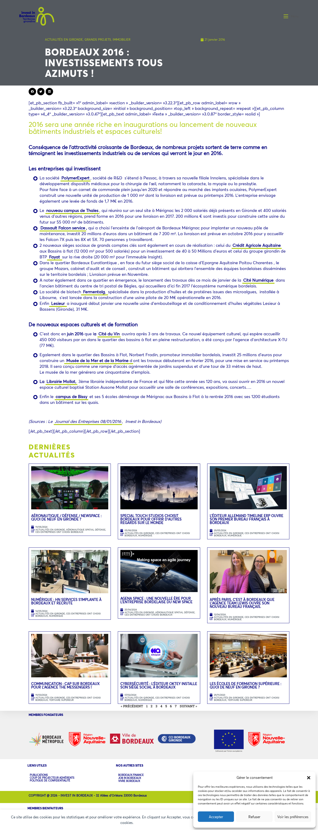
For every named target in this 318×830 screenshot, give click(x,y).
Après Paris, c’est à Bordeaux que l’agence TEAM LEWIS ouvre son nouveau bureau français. (242, 603)
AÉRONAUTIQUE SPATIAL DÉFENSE (85, 529)
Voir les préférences (292, 816)
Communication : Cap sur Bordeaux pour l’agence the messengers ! (65, 685)
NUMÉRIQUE (145, 535)
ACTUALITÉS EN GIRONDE (64, 39)
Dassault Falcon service (63, 228)
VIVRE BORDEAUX (129, 781)
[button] (308, 777)
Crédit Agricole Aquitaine (257, 245)
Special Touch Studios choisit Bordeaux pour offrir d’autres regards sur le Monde (151, 519)
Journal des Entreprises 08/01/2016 (88, 421)
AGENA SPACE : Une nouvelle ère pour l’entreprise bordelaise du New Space (156, 600)
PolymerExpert (75, 178)
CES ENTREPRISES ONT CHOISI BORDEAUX (59, 532)
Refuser (254, 816)
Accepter (216, 816)
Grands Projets (98, 39)
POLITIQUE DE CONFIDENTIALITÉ (50, 780)
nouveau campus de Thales (72, 210)
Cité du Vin (109, 333)
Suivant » (188, 706)
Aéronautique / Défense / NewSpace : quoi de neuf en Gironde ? (66, 517)
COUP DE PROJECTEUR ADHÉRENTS (52, 777)
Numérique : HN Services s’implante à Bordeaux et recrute (66, 601)
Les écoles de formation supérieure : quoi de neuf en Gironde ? (245, 685)
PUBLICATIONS (39, 775)
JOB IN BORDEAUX (129, 778)
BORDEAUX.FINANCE (131, 775)
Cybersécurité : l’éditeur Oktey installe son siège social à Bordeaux (158, 685)
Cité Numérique (258, 280)
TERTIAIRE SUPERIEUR (61, 700)
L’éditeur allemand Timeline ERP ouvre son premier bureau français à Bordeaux (246, 519)
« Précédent (132, 706)
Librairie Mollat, (61, 381)
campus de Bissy (71, 396)
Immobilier (121, 39)
